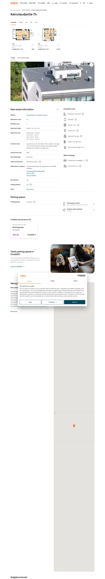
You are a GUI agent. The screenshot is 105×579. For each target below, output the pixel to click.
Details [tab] (52, 280)
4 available (79, 160)
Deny (30, 302)
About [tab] (75, 280)
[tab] (13, 22)
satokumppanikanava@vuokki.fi (36, 171)
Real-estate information (22, 109)
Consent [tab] (29, 281)
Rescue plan (30, 189)
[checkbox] (32, 45)
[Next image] (33, 34)
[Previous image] (12, 34)
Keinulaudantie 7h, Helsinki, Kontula (37, 115)
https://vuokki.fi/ (31, 175)
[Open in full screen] (91, 65)
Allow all (74, 302)
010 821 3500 (30, 173)
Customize (52, 302)
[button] (40, 162)
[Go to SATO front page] (14, 3)
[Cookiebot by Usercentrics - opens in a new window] (78, 276)
